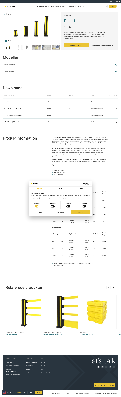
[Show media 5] (46, 47)
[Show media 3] (26, 47)
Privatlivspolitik (56, 393)
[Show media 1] (7, 47)
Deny (40, 212)
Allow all (80, 212)
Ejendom (27, 373)
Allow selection (60, 212)
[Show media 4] (36, 47)
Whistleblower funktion (82, 393)
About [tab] (81, 188)
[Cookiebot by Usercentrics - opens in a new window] (84, 184)
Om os (43, 362)
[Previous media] (6, 28)
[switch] (53, 206)
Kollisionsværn (29, 369)
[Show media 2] (17, 47)
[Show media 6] (56, 47)
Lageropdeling (29, 365)
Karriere (43, 369)
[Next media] (57, 28)
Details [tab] (60, 188)
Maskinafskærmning (31, 362)
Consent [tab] (39, 188)
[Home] (9, 6)
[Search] (106, 6)
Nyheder (43, 365)
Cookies (68, 393)
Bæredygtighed (45, 373)
